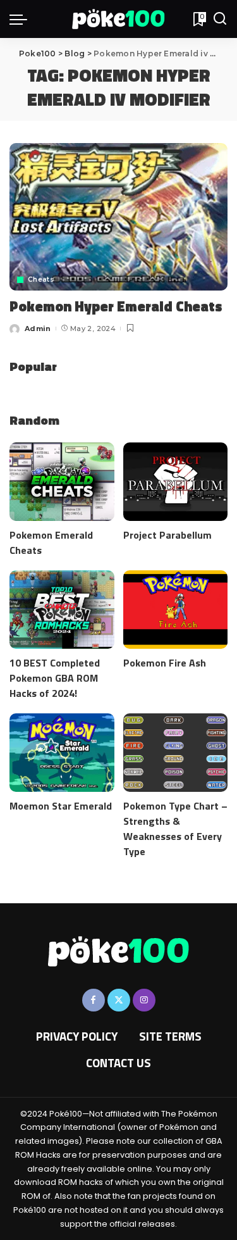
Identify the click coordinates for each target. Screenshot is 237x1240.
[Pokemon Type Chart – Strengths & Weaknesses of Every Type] (175, 752)
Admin (38, 328)
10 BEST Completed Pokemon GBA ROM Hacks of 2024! (54, 678)
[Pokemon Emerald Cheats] (61, 481)
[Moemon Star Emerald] (61, 752)
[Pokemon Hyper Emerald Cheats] (118, 217)
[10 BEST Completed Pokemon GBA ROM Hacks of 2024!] (61, 609)
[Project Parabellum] (175, 481)
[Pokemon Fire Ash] (175, 609)
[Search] (220, 19)
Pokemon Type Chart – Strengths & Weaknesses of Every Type (175, 828)
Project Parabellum (167, 534)
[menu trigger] (21, 19)
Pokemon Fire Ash (164, 662)
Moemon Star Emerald (60, 805)
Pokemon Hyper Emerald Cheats (115, 306)
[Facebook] (93, 1000)
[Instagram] (144, 1000)
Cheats (41, 280)
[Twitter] (118, 1000)
